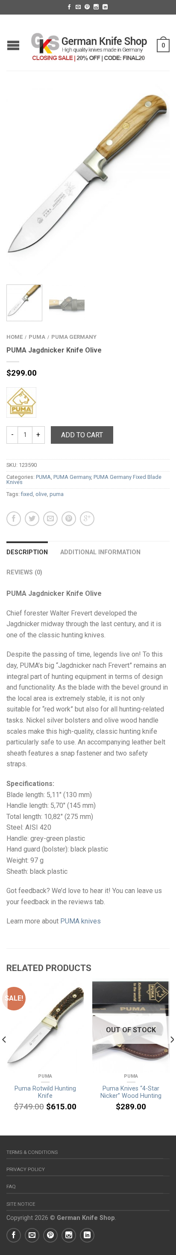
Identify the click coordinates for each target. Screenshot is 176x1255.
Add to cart (82, 435)
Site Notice (20, 1204)
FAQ (11, 1186)
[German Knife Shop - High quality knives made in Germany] (89, 42)
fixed (27, 494)
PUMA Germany (74, 337)
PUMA (37, 337)
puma (57, 494)
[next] (171, 1056)
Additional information (100, 552)
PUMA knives (80, 921)
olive (41, 494)
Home (14, 337)
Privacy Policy (25, 1169)
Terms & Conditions (32, 1152)
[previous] (4, 1056)
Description (27, 552)
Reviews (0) (24, 572)
